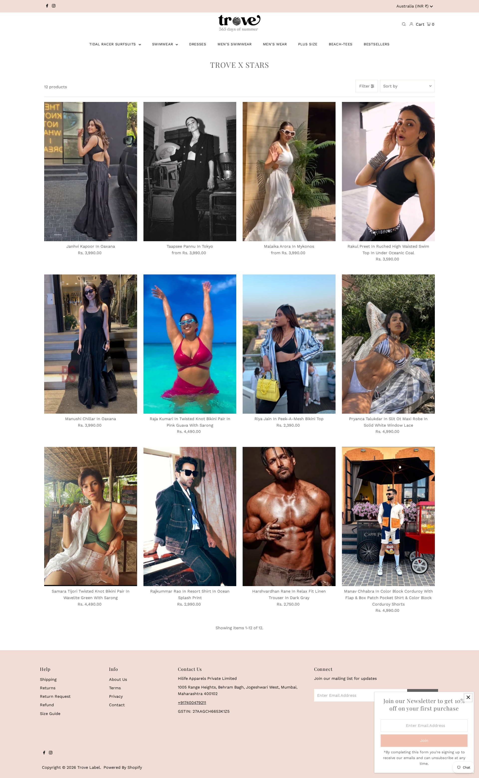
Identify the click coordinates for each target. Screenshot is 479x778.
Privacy (116, 696)
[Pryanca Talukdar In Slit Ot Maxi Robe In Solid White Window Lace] (388, 344)
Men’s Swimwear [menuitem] (235, 44)
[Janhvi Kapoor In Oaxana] (90, 171)
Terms (115, 688)
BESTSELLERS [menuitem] (377, 44)
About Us (118, 679)
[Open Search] (404, 24)
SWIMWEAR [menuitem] (163, 44)
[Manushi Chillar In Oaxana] (90, 344)
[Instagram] (54, 6)
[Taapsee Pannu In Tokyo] (190, 171)
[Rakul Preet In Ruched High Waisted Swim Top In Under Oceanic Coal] (388, 171)
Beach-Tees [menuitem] (341, 44)
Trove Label (88, 767)
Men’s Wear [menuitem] (275, 44)
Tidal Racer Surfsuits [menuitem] (113, 44)
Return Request (55, 696)
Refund (47, 704)
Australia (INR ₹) (413, 6)
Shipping (48, 679)
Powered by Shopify (123, 767)
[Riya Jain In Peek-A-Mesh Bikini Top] (289, 344)
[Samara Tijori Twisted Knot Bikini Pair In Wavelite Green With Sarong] (90, 516)
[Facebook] (47, 6)
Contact (117, 704)
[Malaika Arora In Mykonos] (289, 171)
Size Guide (50, 713)
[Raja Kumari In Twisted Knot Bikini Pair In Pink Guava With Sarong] (190, 344)
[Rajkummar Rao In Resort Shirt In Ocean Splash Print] (190, 516)
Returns (47, 688)
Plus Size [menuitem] (308, 44)
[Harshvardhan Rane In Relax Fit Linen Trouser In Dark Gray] (289, 516)
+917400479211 (192, 702)
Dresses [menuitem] (197, 44)
